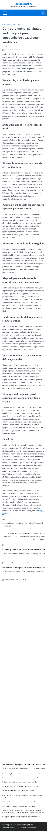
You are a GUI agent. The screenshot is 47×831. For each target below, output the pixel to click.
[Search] (43, 13)
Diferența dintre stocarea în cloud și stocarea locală (19, 802)
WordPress (33, 828)
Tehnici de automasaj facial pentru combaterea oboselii (20, 778)
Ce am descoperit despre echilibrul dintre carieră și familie (21, 786)
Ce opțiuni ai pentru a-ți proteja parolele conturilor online (21, 816)
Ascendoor (14, 828)
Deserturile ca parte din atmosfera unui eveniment (18, 806)
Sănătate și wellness (11, 25)
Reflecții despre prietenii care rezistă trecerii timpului (19, 782)
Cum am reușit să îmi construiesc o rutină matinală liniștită (21, 774)
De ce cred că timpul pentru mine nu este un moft (18, 790)
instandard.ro (23, 3)
